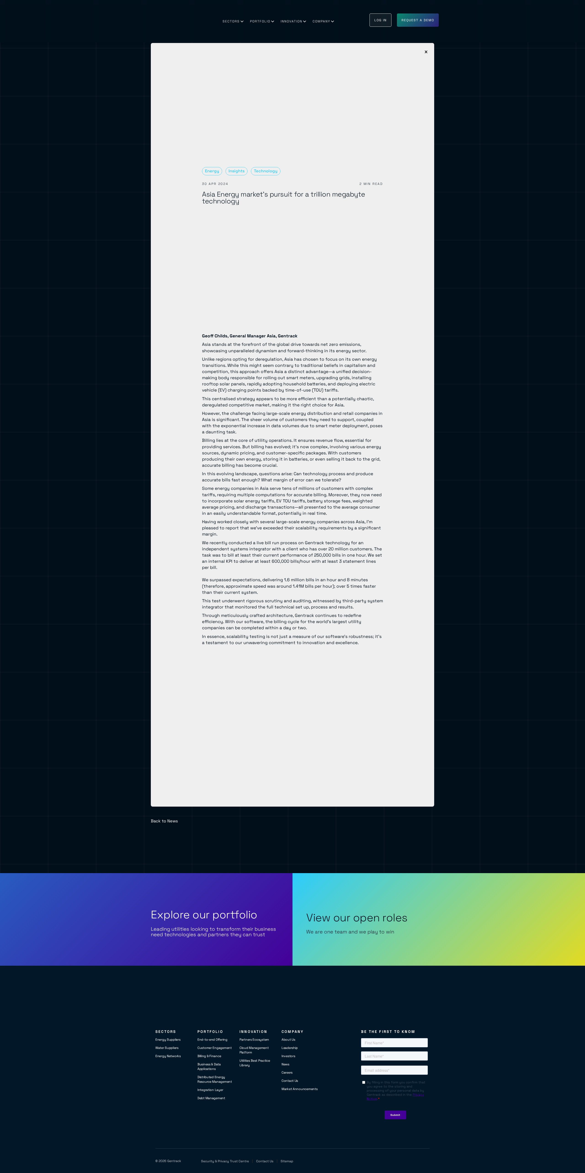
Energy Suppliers (168, 1039)
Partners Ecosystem (254, 1039)
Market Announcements (299, 1089)
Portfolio (260, 21)
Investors (288, 1056)
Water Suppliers (166, 1048)
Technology (265, 170)
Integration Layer (210, 1090)
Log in (380, 20)
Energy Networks (168, 1056)
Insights (237, 170)
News (285, 1064)
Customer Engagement (214, 1048)
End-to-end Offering (212, 1039)
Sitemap (287, 1161)
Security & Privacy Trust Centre (225, 1161)
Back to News (164, 821)
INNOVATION (291, 21)
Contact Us (290, 1081)
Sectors (231, 21)
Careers (287, 1072)
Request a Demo (418, 20)
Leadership (290, 1048)
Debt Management (211, 1098)
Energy (212, 170)
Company (321, 21)
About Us (288, 1039)
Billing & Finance (209, 1056)
